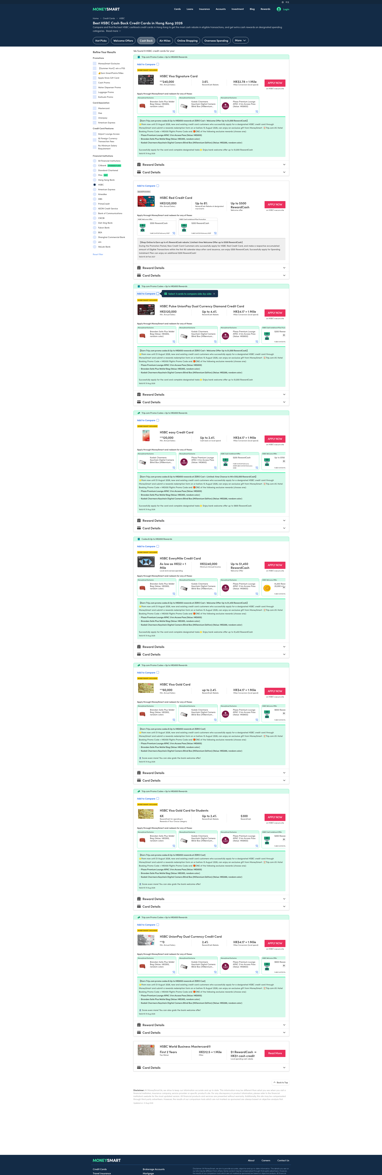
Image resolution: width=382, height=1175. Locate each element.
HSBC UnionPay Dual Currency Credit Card (191, 936)
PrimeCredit (104, 203)
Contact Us (283, 1160)
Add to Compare (146, 64)
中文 (287, 2)
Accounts (221, 8)
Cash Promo (104, 82)
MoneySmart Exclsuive (109, 63)
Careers (266, 1160)
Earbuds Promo (105, 96)
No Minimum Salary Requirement (107, 147)
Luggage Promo (106, 92)
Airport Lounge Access (109, 133)
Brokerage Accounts (154, 1169)
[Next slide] (283, 335)
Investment (238, 8)
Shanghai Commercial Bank (111, 237)
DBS (100, 199)
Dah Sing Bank (105, 222)
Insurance (204, 8)
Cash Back (146, 40)
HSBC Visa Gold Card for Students (184, 810)
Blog (252, 8)
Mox (102, 175)
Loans (190, 8)
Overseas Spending (216, 40)
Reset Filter (98, 254)
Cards (177, 8)
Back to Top (282, 1082)
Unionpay (102, 117)
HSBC (122, 18)
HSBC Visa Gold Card (175, 684)
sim (99, 241)
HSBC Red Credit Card (176, 197)
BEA (100, 232)
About (251, 1160)
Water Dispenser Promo (109, 87)
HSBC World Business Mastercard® (185, 1046)
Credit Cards (109, 18)
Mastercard (104, 108)
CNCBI (101, 218)
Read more (113, 30)
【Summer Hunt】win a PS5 (111, 68)
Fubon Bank (104, 227)
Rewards (265, 8)
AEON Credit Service (108, 208)
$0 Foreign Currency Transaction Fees (107, 140)
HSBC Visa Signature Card (179, 76)
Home (96, 18)
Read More (276, 1053)
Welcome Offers (123, 40)
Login (286, 9)
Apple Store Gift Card (108, 77)
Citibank (109, 165)
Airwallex (102, 194)
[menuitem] (177, 9)
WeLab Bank (104, 246)
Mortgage (148, 1173)
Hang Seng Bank (106, 179)
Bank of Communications (110, 213)
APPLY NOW (276, 83)
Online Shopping (187, 40)
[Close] (214, 293)
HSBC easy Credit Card (176, 432)
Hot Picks (101, 40)
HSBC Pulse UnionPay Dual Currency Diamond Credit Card (202, 306)
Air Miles (165, 40)
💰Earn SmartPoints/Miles (110, 73)
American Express (106, 122)
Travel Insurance (102, 1173)
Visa (100, 113)
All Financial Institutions (109, 160)
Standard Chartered (108, 170)
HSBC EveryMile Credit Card (180, 558)
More (238, 40)
